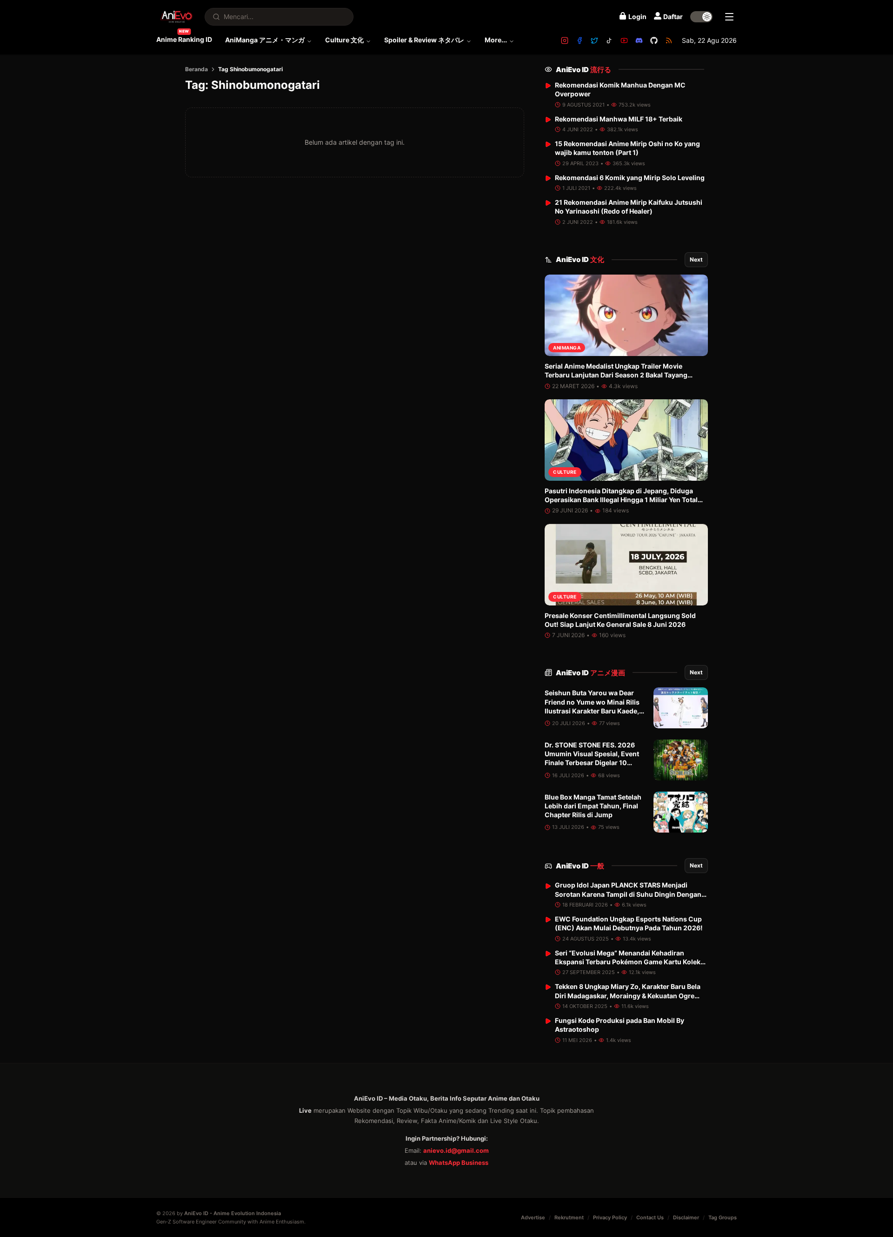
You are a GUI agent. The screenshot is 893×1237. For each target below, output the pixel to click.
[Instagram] (564, 40)
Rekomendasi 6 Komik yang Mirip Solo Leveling (630, 178)
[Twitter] (594, 40)
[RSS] (669, 40)
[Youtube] (624, 40)
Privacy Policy (610, 1217)
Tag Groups (722, 1217)
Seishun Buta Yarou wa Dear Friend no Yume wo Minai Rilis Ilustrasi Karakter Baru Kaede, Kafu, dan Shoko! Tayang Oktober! (592, 711)
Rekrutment (569, 1217)
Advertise (533, 1217)
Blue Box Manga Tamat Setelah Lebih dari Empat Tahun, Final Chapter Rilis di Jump (593, 806)
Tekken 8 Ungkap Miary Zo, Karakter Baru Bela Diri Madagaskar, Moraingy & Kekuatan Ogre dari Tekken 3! (627, 995)
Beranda (196, 69)
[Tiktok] (609, 40)
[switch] (701, 16)
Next (696, 259)
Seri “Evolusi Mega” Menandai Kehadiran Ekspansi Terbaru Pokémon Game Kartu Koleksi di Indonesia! (630, 962)
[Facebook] (579, 40)
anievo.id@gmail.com (456, 1150)
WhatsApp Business (458, 1162)
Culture (565, 472)
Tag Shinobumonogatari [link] (250, 69)
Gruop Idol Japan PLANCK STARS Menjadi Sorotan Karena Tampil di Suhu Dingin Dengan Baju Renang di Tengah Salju (628, 894)
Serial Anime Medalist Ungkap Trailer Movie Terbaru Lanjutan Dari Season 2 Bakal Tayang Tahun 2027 (616, 375)
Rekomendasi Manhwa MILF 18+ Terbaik (618, 119)
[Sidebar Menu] (729, 16)
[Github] (654, 40)
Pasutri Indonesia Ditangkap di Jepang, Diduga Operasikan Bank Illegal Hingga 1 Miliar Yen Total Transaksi (621, 500)
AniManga (566, 347)
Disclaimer (686, 1217)
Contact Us (650, 1217)
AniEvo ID (583, 69)
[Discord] (639, 40)
